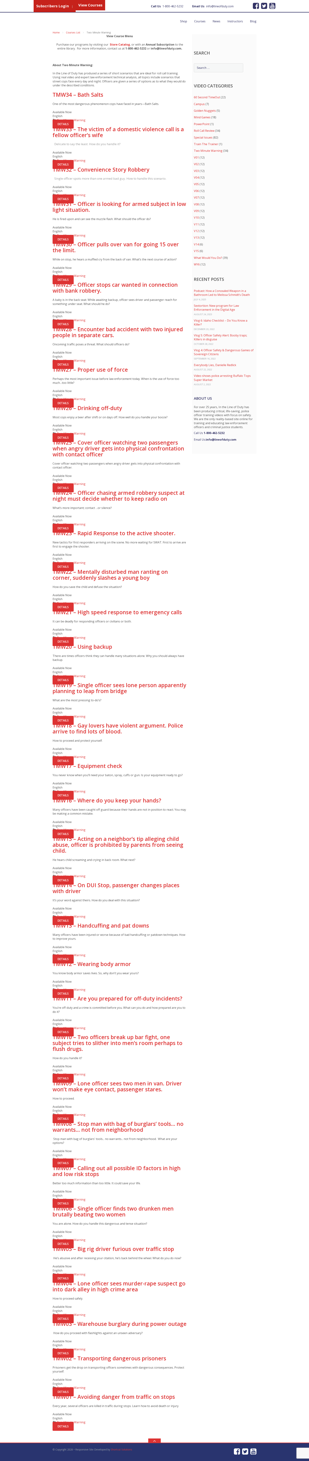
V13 (196, 238)
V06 (196, 191)
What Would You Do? (208, 258)
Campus (199, 104)
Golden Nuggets (205, 111)
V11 (196, 224)
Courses (199, 21)
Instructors (235, 21)
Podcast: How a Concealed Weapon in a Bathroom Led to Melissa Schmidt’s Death (222, 293)
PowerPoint (202, 124)
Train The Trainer (206, 144)
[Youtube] (272, 5)
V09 (196, 211)
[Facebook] (256, 5)
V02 (196, 164)
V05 (196, 184)
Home (56, 32)
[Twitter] (264, 5)
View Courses (90, 5)
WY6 (197, 264)
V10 (196, 218)
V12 (196, 231)
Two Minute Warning (208, 151)
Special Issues (203, 137)
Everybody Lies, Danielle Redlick (215, 365)
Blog (253, 21)
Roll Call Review (204, 131)
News (216, 21)
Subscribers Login (52, 6)
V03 (196, 171)
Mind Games (202, 117)
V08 (196, 204)
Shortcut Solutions (121, 1449)
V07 (196, 197)
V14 (196, 244)
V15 (196, 251)
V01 (196, 157)
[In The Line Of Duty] (103, 21)
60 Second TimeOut (207, 97)
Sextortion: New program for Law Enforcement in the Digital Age (216, 308)
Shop (183, 21)
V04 (196, 177)
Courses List (73, 32)
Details (63, 124)
